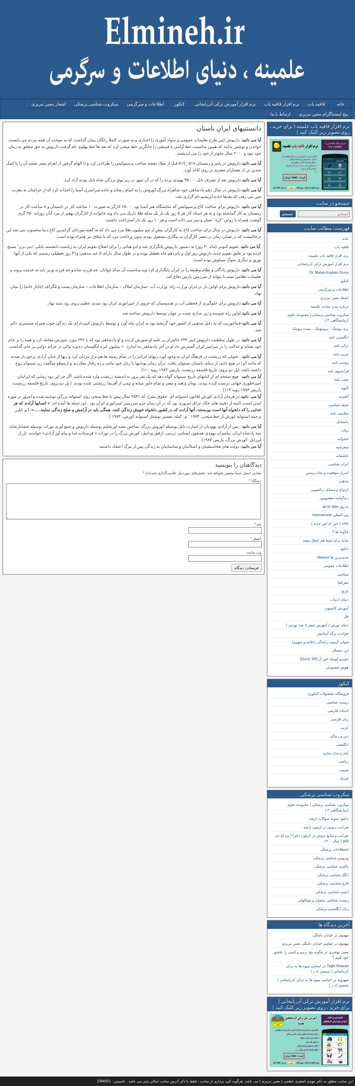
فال (346, 616)
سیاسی (343, 574)
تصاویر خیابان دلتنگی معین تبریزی (307, 943)
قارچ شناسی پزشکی (333, 883)
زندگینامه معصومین (334, 498)
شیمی (344, 770)
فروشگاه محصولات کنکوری (328, 694)
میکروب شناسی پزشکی (96, 104)
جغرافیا (343, 582)
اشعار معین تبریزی (48, 104)
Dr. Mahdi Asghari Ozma (329, 272)
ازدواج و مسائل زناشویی (330, 489)
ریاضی (344, 761)
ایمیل (255, 538)
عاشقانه (342, 456)
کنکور (179, 104)
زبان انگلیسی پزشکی (332, 909)
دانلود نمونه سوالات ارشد (329, 818)
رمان (345, 430)
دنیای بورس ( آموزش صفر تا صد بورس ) (317, 625)
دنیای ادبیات (339, 599)
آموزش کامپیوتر (336, 608)
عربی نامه (341, 354)
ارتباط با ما (280, 114)
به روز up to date (335, 506)
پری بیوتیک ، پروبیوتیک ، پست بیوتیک (320, 328)
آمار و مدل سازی (336, 753)
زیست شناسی (337, 702)
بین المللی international (330, 515)
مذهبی (344, 481)
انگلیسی (342, 744)
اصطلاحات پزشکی (334, 849)
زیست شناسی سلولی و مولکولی (323, 900)
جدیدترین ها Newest (333, 557)
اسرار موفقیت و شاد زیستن (327, 473)
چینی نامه (341, 379)
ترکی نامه (341, 345)
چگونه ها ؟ (340, 532)
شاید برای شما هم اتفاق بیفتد (326, 540)
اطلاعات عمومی (336, 566)
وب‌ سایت (253, 552)
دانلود (344, 549)
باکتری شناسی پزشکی (331, 866)
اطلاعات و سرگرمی (145, 104)
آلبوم (345, 388)
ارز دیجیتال (340, 650)
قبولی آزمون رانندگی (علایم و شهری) (320, 642)
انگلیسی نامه (339, 337)
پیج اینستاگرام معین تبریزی (323, 114)
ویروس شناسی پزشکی (331, 858)
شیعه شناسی (338, 405)
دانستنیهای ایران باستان (228, 128)
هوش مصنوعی (337, 667)
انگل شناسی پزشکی (333, 875)
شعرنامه (342, 447)
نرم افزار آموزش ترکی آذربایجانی (225, 104)
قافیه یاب (316, 104)
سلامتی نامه (339, 413)
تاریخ (345, 591)
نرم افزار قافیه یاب (281, 104)
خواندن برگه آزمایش (333, 633)
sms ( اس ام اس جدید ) (330, 523)
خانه (340, 104)
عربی (344, 727)
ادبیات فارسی (338, 710)
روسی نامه (340, 362)
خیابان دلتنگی (323, 935)
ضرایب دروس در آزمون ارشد (326, 827)
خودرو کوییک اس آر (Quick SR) (324, 659)
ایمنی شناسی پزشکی (332, 892)
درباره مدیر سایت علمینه (330, 306)
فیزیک (344, 778)
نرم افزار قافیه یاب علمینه (329, 255)
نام (257, 524)
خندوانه (343, 439)
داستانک (342, 422)
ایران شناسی (338, 464)
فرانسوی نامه (338, 371)
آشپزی (344, 396)
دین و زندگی (339, 736)
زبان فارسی (339, 719)
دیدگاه (255, 481)
